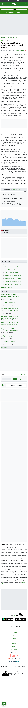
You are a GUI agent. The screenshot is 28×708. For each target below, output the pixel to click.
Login (15, 379)
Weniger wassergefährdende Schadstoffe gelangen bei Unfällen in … (10, 296)
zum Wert (4, 235)
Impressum (14, 630)
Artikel (9, 37)
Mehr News (4, 347)
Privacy (14, 646)
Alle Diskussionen (7, 287)
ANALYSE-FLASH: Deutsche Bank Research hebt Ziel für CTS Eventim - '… (10, 310)
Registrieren (22, 379)
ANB (14, 641)
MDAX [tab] (14, 212)
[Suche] (25, 4)
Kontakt (14, 643)
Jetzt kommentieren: (20, 50)
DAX (7, 0)
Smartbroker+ (16, 197)
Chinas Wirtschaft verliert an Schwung (14, 266)
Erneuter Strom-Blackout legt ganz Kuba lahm (16, 281)
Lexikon (14, 635)
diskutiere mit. (17, 189)
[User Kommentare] (3, 703)
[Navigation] (2, 4)
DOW (20, 0)
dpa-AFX (14, 37)
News (4, 37)
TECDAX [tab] (9, 212)
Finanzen (14, 638)
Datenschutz (14, 649)
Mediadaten (14, 632)
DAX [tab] (3, 212)
